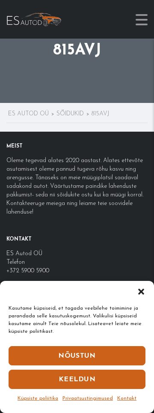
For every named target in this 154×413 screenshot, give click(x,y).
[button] (141, 291)
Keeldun (77, 379)
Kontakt (126, 398)
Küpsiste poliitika (38, 398)
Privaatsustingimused (87, 398)
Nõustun (76, 356)
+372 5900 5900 (27, 271)
